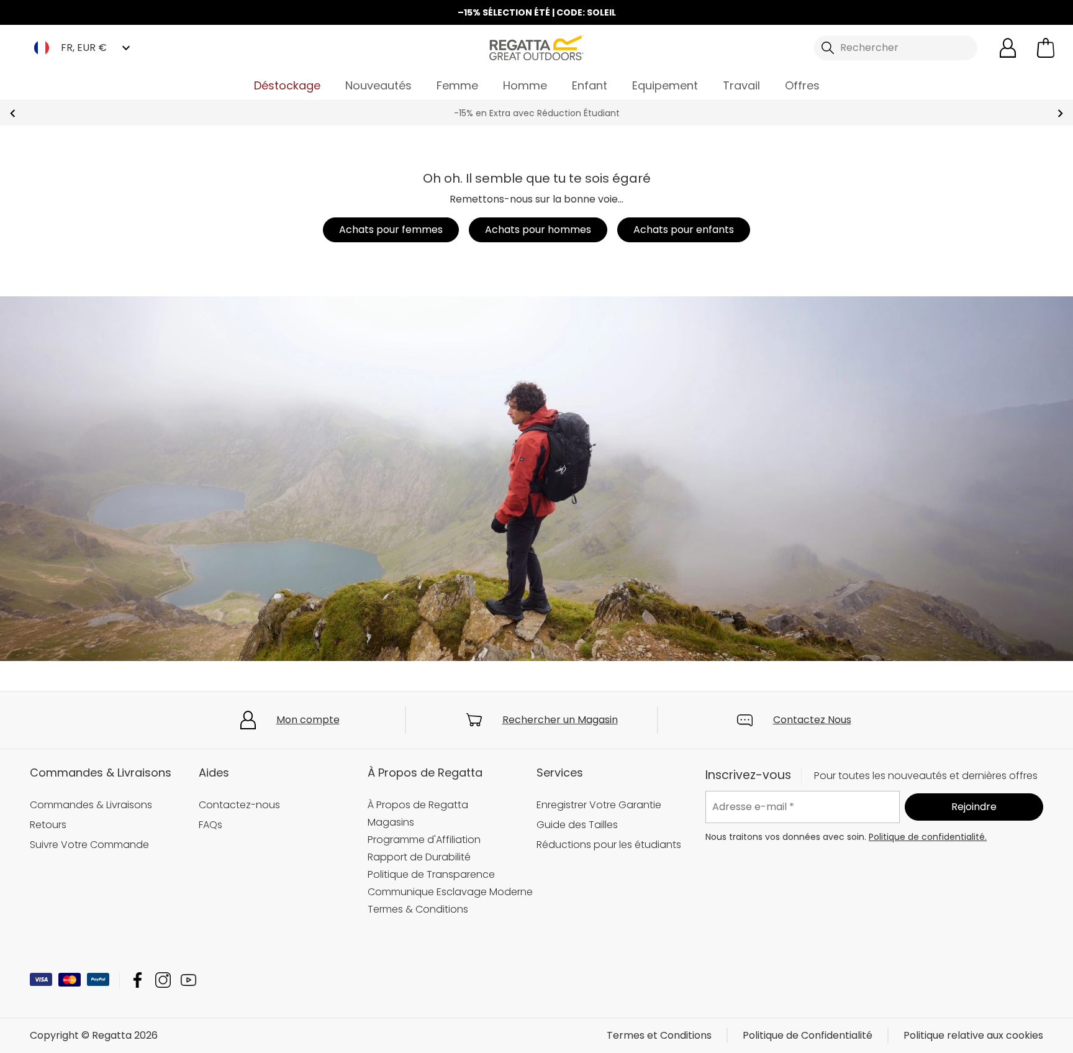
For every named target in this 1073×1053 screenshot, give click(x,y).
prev (12, 113)
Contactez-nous (239, 805)
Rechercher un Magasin (560, 720)
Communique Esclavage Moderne (450, 892)
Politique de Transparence (431, 874)
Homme (525, 85)
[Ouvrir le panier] (1046, 48)
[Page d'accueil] (536, 47)
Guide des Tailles (577, 825)
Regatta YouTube (188, 980)
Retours (48, 825)
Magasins (391, 822)
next (1060, 113)
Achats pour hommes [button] (538, 229)
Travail (741, 85)
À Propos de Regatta (418, 805)
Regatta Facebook (137, 980)
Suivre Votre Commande (89, 844)
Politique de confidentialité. (928, 837)
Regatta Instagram (163, 980)
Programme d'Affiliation (424, 839)
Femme (457, 85)
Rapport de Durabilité (419, 857)
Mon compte (308, 720)
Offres (802, 85)
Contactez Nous (812, 720)
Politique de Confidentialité (807, 1035)
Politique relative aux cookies (973, 1035)
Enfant (589, 85)
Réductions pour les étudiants (608, 844)
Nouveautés (378, 85)
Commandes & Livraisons (91, 805)
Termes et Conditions (659, 1035)
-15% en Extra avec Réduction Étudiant (537, 113)
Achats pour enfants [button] (683, 229)
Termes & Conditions (418, 909)
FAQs (210, 825)
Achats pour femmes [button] (391, 229)
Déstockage (287, 85)
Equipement (665, 85)
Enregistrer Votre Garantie (598, 805)
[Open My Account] (1008, 48)
